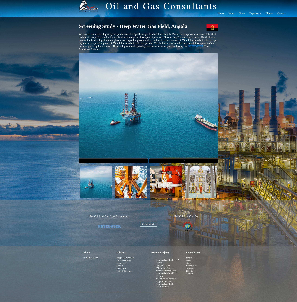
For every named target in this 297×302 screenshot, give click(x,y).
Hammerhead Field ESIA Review (165, 285)
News (231, 13)
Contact (281, 13)
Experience (255, 13)
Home (221, 13)
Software (190, 268)
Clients (269, 13)
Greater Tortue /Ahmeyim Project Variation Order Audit (166, 268)
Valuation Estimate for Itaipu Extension (166, 280)
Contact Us (148, 223)
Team (242, 13)
